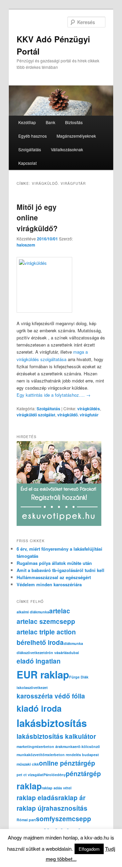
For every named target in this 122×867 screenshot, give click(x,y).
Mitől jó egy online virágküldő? (37, 217)
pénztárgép (83, 773)
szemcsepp (73, 818)
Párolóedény (54, 774)
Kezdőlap (27, 122)
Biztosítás (74, 122)
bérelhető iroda (40, 642)
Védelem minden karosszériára (49, 584)
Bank (50, 122)
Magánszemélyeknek (76, 136)
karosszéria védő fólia (51, 696)
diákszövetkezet (31, 652)
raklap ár (71, 797)
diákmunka (73, 643)
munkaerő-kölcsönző (81, 746)
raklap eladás (37, 797)
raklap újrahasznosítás (52, 808)
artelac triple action (46, 631)
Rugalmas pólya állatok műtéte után (54, 563)
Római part (26, 819)
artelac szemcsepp (46, 621)
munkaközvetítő (31, 754)
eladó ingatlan (39, 661)
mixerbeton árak (48, 746)
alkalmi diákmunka (33, 611)
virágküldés (88, 409)
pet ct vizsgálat (30, 774)
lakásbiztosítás (52, 723)
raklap (29, 786)
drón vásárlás (57, 652)
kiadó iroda (39, 708)
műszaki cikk (28, 764)
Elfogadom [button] (89, 849)
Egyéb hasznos (32, 136)
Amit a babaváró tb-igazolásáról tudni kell (60, 570)
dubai (74, 652)
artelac (59, 610)
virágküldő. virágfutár (78, 415)
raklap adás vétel (57, 787)
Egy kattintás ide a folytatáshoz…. (53, 395)
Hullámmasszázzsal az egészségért (54, 577)
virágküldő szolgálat (36, 415)
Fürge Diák (78, 676)
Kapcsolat (27, 163)
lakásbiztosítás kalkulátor (56, 736)
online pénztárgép (67, 763)
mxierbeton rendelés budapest (72, 754)
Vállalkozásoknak (67, 149)
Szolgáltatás (29, 149)
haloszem (26, 245)
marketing (25, 746)
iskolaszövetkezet (32, 687)
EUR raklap (43, 674)
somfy (45, 818)
